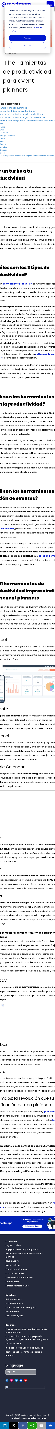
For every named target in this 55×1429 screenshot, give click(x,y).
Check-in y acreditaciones (19, 1277)
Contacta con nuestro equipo (21, 1307)
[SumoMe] (50, 1425)
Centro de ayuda (14, 1315)
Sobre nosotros (14, 1299)
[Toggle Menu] (50, 4)
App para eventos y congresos (22, 1249)
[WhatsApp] (32, 1425)
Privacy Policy (40, 1418)
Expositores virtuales (16, 1269)
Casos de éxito (13, 1343)
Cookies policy (26, 1418)
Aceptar (27, 38)
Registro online (13, 1245)
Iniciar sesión (12, 1311)
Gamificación (12, 1281)
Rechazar (28, 45)
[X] (13, 1425)
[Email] (41, 1425)
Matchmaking (13, 1265)
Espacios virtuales (15, 1273)
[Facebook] (23, 1425)
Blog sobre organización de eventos (24, 1347)
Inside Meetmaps (14, 1303)
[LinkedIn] (4, 1425)
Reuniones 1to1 (13, 1261)
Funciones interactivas (17, 1285)
